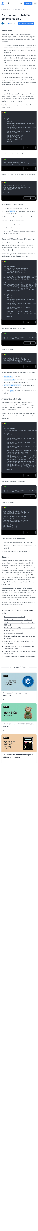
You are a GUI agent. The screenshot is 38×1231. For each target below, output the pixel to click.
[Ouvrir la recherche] (16, 3)
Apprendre (5, 9)
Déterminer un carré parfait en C (14, 617)
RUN (28, 147)
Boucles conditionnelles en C (13, 633)
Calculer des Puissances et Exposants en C (18, 620)
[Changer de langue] (21, 3)
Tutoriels (16, 9)
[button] (21, 3)
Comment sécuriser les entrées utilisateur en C (19, 657)
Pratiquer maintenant (27, 23)
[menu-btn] (35, 3)
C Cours (24, 667)
